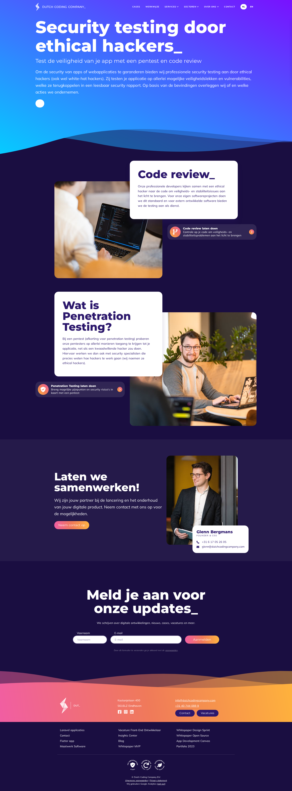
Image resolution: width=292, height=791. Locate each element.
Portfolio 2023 (185, 746)
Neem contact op (71, 525)
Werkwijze (152, 6)
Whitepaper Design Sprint (193, 730)
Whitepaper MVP (129, 746)
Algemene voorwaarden (136, 780)
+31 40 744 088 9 (187, 705)
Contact (229, 6)
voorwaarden (171, 650)
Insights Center (127, 735)
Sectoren (190, 6)
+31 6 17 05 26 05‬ (214, 542)
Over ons (210, 6)
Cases (136, 6)
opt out (161, 784)
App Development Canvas (193, 741)
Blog (121, 741)
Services (171, 6)
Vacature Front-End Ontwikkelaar (139, 730)
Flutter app (67, 741)
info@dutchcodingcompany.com (195, 700)
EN (251, 6)
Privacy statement (158, 780)
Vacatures (207, 713)
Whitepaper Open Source (192, 735)
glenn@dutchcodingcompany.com (223, 546)
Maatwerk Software (73, 746)
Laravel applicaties (72, 730)
